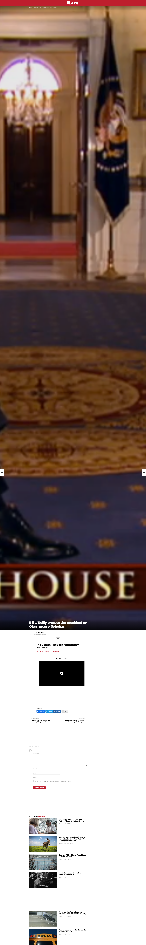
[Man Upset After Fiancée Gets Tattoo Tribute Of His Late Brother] (43, 826)
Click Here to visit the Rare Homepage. (48, 651)
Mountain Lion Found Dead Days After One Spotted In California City (72, 913)
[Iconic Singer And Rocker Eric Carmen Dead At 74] (43, 880)
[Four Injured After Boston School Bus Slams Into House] (43, 937)
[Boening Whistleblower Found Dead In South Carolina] (43, 862)
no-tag (58, 638)
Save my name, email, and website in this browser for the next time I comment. (54, 781)
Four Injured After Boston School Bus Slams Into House (72, 931)
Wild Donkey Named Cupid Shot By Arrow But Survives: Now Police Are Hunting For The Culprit (72, 839)
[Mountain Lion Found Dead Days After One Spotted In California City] (43, 919)
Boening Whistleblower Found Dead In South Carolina (72, 856)
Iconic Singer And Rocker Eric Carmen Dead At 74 (70, 874)
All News (41, 816)
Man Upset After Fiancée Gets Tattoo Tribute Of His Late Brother (72, 820)
